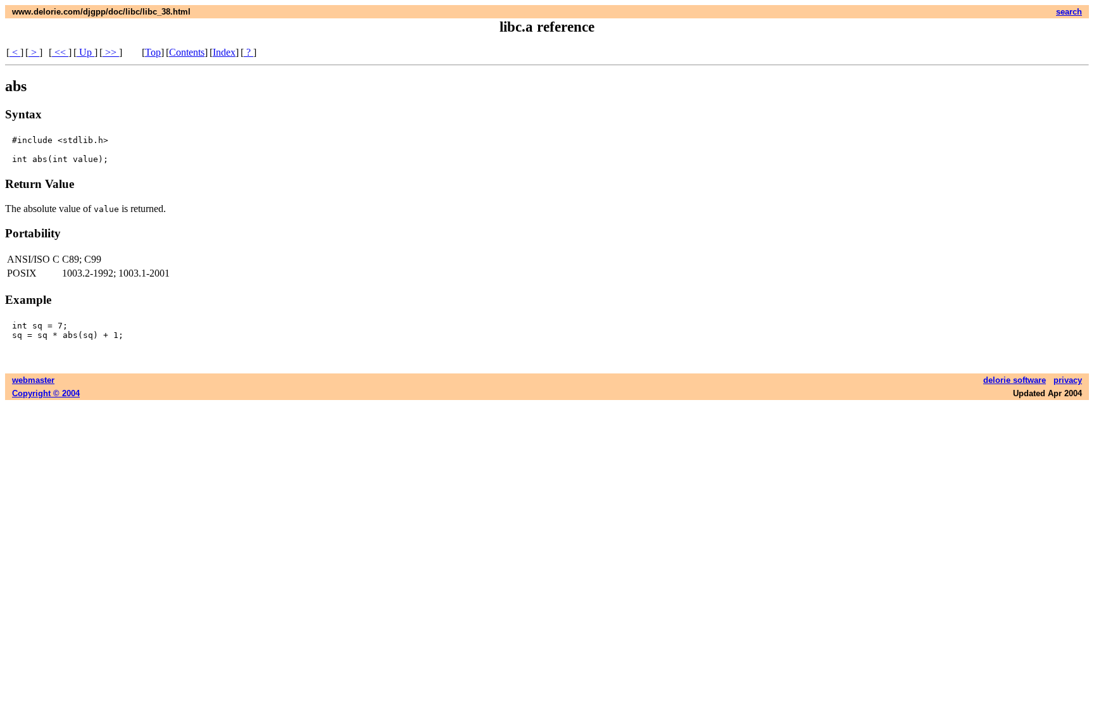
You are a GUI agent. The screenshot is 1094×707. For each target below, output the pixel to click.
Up (85, 52)
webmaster (33, 380)
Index (224, 52)
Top (153, 52)
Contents (186, 52)
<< (60, 52)
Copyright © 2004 (46, 393)
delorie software (1014, 380)
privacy (1067, 380)
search (1069, 11)
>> (111, 52)
